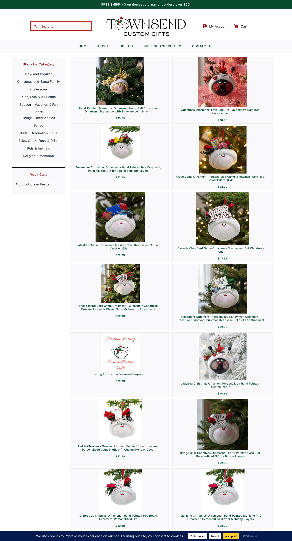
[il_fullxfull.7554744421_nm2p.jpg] (120, 194)
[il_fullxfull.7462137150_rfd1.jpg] (223, 470)
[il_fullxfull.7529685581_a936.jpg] (120, 127)
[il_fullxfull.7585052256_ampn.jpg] (222, 59)
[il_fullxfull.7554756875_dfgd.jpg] (222, 194)
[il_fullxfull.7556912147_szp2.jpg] (120, 334)
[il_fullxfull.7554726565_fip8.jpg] (223, 127)
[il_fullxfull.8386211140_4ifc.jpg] (120, 59)
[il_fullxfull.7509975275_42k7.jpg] (120, 470)
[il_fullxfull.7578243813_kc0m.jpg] (222, 266)
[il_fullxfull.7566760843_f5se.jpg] (120, 266)
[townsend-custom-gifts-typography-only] (146, 15)
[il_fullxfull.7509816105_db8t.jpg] (120, 401)
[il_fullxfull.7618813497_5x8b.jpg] (223, 334)
